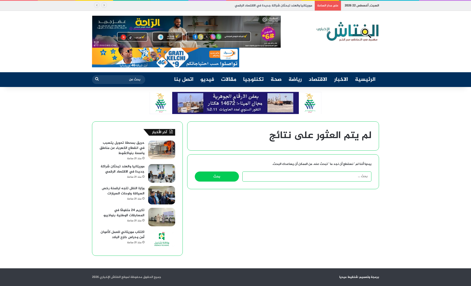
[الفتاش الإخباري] (347, 32)
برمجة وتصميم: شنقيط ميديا (359, 277)
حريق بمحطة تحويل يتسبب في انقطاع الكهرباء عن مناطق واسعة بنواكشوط (122, 148)
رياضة (295, 79)
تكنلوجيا (253, 79)
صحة (276, 79)
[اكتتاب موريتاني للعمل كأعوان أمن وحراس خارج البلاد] (161, 239)
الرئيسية (365, 79)
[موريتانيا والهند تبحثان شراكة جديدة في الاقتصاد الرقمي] (161, 173)
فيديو (207, 79)
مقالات (228, 79)
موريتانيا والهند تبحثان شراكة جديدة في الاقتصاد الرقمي (273, 5)
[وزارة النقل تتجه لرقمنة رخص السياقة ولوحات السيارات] (161, 195)
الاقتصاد (318, 79)
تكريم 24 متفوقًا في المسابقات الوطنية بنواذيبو (124, 212)
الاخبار (341, 79)
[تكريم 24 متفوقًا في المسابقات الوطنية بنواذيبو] (161, 217)
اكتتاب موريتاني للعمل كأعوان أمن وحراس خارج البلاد (122, 234)
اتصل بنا (184, 79)
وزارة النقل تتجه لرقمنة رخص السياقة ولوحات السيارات (123, 191)
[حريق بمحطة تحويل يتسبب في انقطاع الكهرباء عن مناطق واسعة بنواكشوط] (161, 150)
